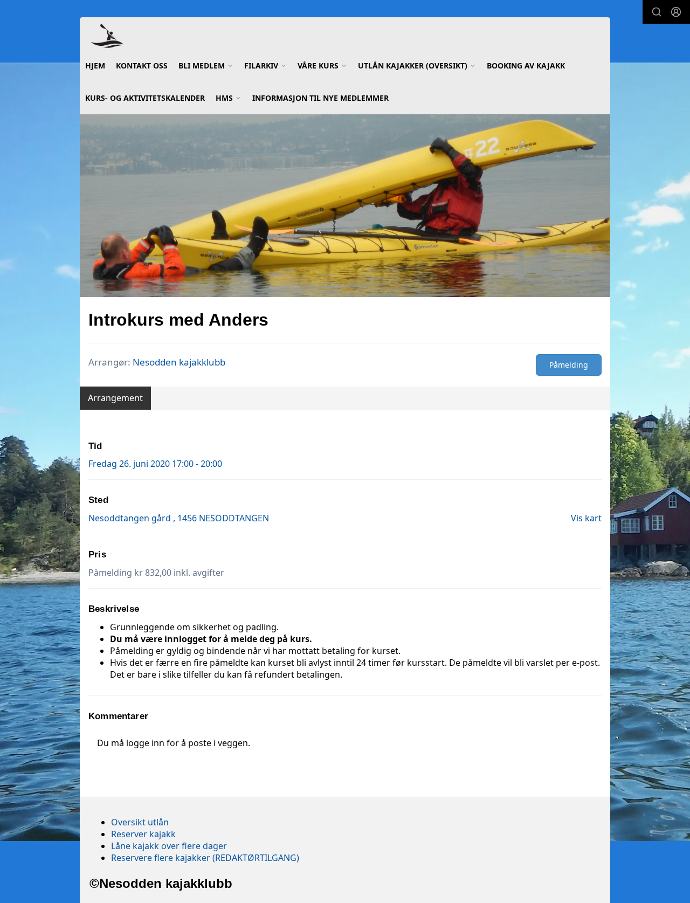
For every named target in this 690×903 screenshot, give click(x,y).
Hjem (95, 65)
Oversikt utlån (140, 822)
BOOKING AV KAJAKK (526, 65)
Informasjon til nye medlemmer (320, 98)
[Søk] (656, 12)
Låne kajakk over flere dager (169, 846)
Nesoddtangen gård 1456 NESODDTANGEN (178, 518)
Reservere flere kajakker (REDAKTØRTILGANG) (205, 858)
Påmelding (568, 365)
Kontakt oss (142, 65)
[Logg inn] (676, 12)
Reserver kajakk (143, 834)
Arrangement (115, 398)
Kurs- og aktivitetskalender (145, 98)
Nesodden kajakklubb (179, 362)
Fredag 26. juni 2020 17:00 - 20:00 (155, 464)
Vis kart (586, 518)
